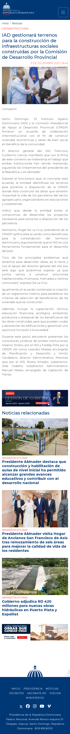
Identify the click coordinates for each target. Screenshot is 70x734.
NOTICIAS (52, 688)
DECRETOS (16, 693)
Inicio (5, 23)
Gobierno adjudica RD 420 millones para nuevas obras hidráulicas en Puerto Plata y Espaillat (29, 607)
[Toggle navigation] (63, 12)
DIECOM (55, 693)
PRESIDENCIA (33, 688)
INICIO (15, 688)
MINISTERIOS (35, 697)
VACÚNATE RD (36, 693)
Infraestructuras (15, 28)
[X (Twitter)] (21, 706)
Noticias (17, 23)
